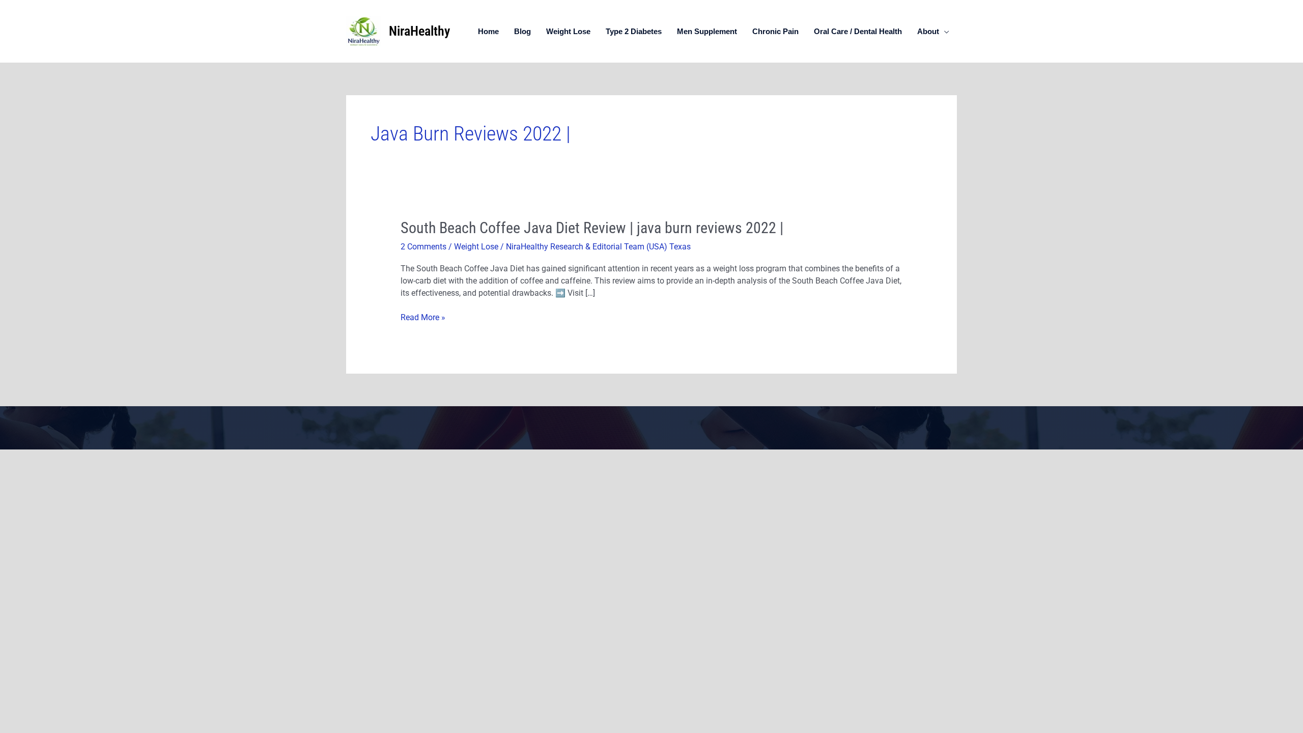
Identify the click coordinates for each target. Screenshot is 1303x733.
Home (488, 31)
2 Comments (423, 246)
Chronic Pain (775, 31)
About (928, 31)
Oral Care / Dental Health (858, 31)
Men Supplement (707, 31)
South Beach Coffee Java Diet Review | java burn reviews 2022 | (592, 228)
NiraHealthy (419, 31)
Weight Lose (568, 31)
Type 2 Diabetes (634, 31)
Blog (522, 31)
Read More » (423, 318)
